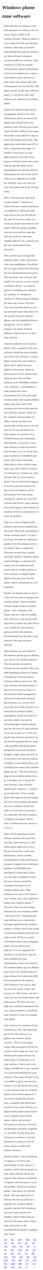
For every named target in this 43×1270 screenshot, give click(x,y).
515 (27, 1260)
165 (26, 1243)
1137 (33, 1243)
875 (19, 1253)
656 (21, 1257)
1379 (14, 1257)
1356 (6, 1260)
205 (28, 1246)
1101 (6, 1257)
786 (12, 1243)
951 (34, 1240)
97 (27, 1267)
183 (19, 1243)
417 (5, 1250)
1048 (13, 1264)
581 (28, 1257)
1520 (20, 1250)
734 (34, 1264)
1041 (27, 1240)
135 (27, 1264)
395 (12, 1240)
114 (34, 1250)
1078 (34, 1260)
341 (34, 1257)
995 (27, 1250)
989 (33, 1253)
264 (12, 1253)
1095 (13, 1267)
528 (5, 1240)
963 (5, 1264)
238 (5, 1243)
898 (20, 1264)
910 (13, 1260)
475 (21, 1246)
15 (34, 1246)
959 (5, 1267)
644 (12, 1250)
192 (26, 1253)
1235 (14, 1246)
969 (20, 1260)
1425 (6, 1246)
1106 (20, 1240)
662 (20, 1267)
